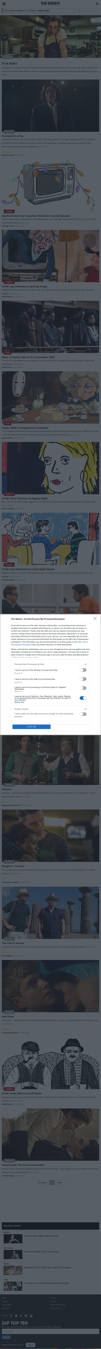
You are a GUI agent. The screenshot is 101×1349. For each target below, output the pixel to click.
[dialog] (50, 674)
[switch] (83, 670)
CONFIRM (31, 727)
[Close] (95, 619)
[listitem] (50, 664)
